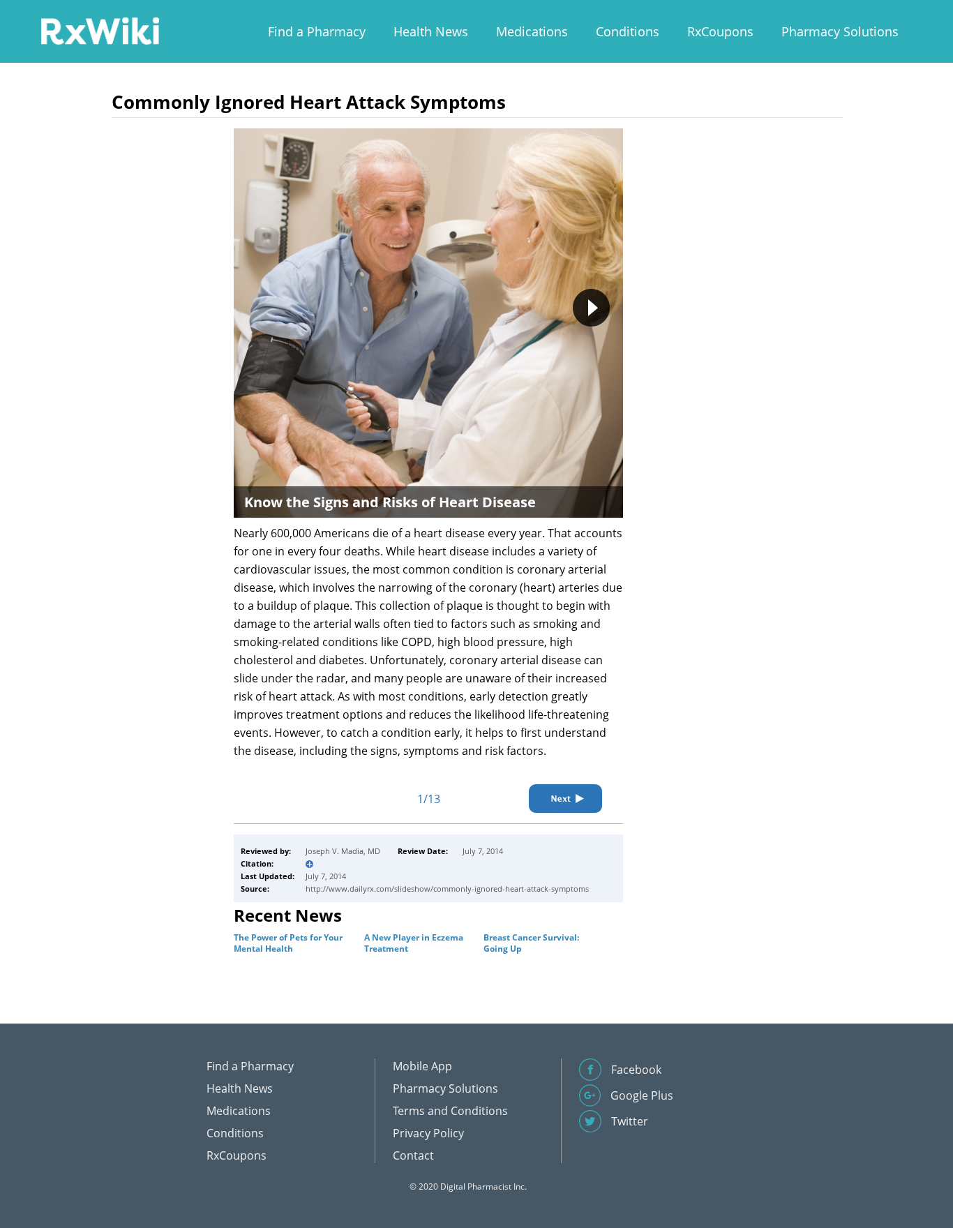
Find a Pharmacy (317, 31)
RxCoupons (720, 31)
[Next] (565, 798)
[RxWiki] (99, 30)
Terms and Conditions (450, 1110)
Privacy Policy (428, 1133)
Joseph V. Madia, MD (343, 851)
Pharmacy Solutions (840, 31)
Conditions (627, 31)
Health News (430, 31)
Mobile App (422, 1066)
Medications (532, 31)
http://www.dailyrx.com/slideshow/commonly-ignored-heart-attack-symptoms (447, 888)
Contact (413, 1155)
